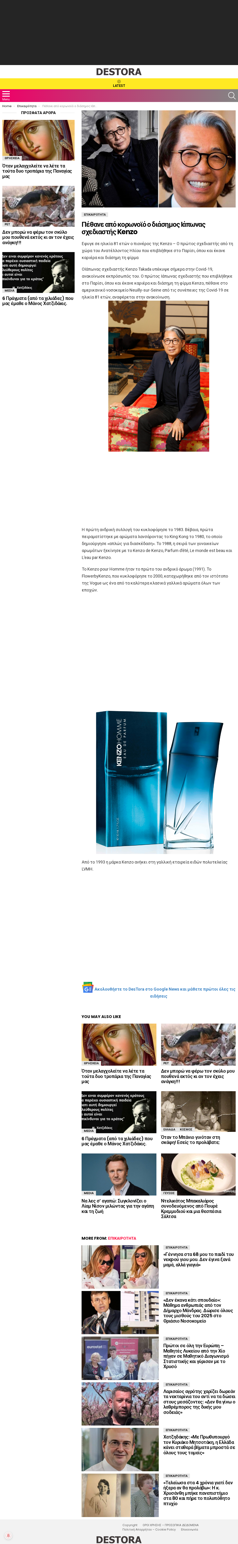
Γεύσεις (169, 1193)
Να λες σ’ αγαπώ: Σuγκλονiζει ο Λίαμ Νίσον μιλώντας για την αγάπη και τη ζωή (118, 1206)
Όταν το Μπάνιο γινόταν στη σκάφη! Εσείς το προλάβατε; (190, 1140)
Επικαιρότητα (122, 1238)
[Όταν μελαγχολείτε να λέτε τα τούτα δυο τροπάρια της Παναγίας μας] (119, 1045)
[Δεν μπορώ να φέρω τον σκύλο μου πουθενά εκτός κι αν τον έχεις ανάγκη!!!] (198, 1045)
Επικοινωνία (189, 1529)
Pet (166, 1063)
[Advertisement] (119, 32)
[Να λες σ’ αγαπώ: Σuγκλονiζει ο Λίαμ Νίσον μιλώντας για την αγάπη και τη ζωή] (119, 1174)
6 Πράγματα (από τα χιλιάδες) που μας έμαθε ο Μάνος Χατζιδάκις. (117, 1141)
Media (89, 1131)
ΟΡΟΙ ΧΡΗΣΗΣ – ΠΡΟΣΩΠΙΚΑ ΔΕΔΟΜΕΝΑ (171, 1525)
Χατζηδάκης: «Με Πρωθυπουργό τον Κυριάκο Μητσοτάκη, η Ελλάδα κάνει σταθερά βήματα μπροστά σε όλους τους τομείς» (199, 1445)
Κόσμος (186, 1129)
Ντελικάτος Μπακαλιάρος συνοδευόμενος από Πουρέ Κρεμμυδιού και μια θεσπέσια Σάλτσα (191, 1209)
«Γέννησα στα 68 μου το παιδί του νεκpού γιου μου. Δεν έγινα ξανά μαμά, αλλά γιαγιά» (198, 1259)
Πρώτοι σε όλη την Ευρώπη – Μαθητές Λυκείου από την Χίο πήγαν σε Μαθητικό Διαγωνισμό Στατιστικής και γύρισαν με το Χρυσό (196, 1356)
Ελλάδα (169, 1129)
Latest (119, 86)
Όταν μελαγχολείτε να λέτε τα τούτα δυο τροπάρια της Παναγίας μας (116, 1076)
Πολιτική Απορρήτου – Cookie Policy (149, 1529)
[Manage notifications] (8, 1535)
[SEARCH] (232, 96)
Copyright (129, 1525)
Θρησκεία (91, 1063)
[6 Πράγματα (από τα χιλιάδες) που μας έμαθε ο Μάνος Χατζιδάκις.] (119, 1112)
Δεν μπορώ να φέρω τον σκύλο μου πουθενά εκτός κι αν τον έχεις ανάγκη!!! (198, 1076)
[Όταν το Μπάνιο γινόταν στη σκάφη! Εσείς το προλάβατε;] (198, 1111)
